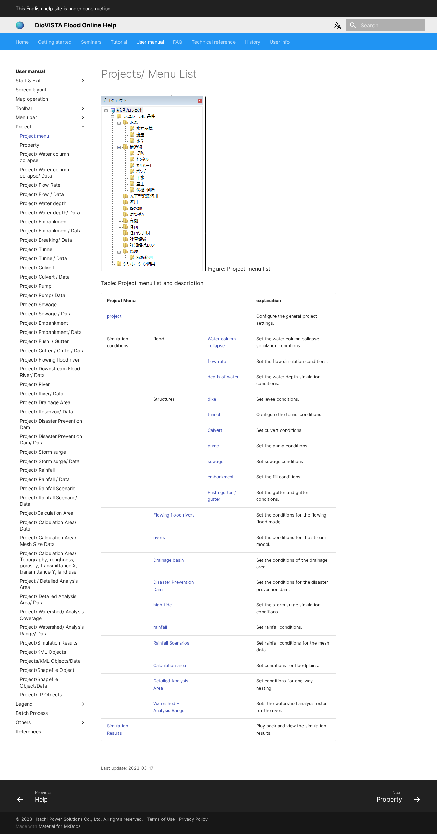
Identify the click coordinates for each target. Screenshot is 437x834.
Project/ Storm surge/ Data (50, 461)
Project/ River (35, 384)
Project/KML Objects (43, 652)
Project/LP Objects (41, 695)
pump (213, 445)
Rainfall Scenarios (171, 643)
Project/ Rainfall (37, 470)
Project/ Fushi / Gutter (44, 341)
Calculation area (169, 665)
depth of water (223, 376)
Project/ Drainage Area (45, 403)
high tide (162, 604)
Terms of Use (161, 819)
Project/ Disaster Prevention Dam (51, 424)
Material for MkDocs (60, 826)
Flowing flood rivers (174, 515)
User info (280, 42)
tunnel (214, 414)
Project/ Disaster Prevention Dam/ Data (51, 440)
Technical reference (214, 42)
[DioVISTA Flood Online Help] (20, 25)
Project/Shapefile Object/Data (39, 683)
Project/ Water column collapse (44, 157)
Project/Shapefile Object (47, 670)
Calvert (215, 430)
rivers (159, 537)
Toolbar (24, 108)
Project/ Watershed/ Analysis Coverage (52, 615)
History (252, 42)
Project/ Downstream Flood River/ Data (50, 372)
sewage (215, 461)
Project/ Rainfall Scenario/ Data (48, 501)
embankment (221, 476)
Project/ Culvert (37, 268)
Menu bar (26, 117)
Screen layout (31, 90)
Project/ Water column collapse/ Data (44, 173)
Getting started (55, 42)
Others (23, 722)
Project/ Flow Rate (40, 185)
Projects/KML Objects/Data (50, 661)
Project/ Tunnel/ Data (43, 258)
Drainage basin (168, 560)
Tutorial (119, 42)
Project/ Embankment (44, 222)
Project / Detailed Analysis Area (49, 584)
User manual (150, 42)
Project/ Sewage (38, 304)
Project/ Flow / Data (42, 194)
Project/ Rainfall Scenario (47, 489)
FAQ (177, 42)
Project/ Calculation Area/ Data (48, 526)
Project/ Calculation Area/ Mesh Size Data (48, 541)
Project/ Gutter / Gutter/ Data (52, 350)
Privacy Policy (193, 819)
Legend (24, 704)
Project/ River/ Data (42, 393)
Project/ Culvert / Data (45, 277)
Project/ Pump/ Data (42, 295)
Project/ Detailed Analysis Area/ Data (48, 600)
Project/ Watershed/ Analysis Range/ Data (52, 630)
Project (23, 126)
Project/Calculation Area (46, 513)
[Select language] (337, 25)
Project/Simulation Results (48, 643)
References (28, 732)
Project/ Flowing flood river (50, 360)
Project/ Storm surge (43, 452)
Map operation (32, 99)
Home (22, 42)
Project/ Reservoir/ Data (46, 412)
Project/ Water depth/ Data (50, 212)
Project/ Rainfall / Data (45, 479)
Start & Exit (28, 80)
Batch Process (32, 713)
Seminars (91, 42)
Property (29, 145)
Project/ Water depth (43, 203)
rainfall (160, 627)
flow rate (217, 361)
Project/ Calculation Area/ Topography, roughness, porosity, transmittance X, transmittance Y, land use (48, 562)
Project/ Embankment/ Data (51, 231)
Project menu (34, 136)
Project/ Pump (36, 286)
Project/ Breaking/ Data (46, 240)
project (114, 316)
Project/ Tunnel (36, 249)
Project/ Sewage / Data (46, 313)
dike (212, 399)
